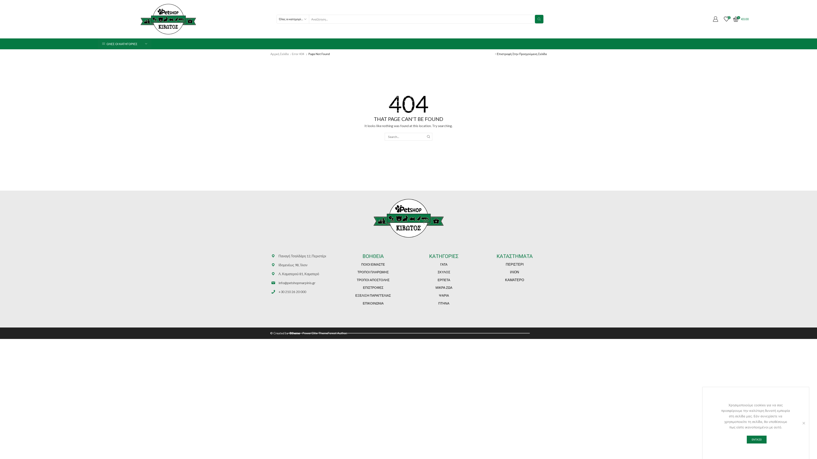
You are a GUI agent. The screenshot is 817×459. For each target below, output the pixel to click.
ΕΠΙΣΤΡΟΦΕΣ (373, 287)
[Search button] (539, 19)
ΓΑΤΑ (443, 264)
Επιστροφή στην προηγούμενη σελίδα (522, 54)
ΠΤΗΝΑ (443, 303)
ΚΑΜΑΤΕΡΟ (514, 280)
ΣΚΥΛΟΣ (444, 272)
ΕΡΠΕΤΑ (444, 280)
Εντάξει (757, 439)
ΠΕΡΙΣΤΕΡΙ (515, 264)
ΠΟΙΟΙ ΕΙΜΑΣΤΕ (373, 264)
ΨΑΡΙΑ (444, 295)
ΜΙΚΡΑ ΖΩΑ (444, 287)
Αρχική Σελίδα (279, 54)
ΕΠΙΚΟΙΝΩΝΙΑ (373, 303)
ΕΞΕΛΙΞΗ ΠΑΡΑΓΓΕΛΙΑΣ (373, 295)
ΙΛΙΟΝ (514, 272)
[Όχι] (803, 423)
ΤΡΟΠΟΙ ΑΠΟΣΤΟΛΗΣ (373, 280)
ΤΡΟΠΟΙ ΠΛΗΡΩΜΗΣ (373, 272)
